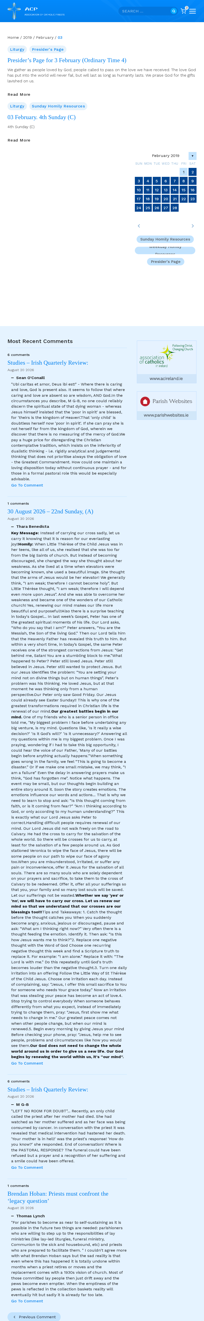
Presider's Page (48, 49)
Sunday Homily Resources (58, 106)
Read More (19, 94)
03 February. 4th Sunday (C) (41, 117)
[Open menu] (193, 11)
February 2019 (165, 155)
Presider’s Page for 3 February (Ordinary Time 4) (66, 60)
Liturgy (17, 49)
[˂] (139, 226)
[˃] (193, 226)
